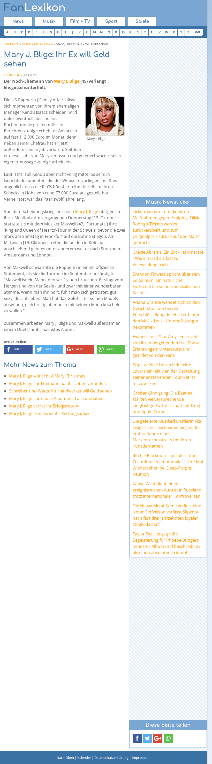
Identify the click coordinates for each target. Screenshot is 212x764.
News (18, 21)
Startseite (11, 44)
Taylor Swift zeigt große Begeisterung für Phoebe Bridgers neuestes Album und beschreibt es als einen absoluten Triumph (166, 543)
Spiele (142, 21)
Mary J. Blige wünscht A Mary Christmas (47, 376)
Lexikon (34, 7)
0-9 (197, 32)
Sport (111, 21)
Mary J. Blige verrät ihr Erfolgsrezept (44, 406)
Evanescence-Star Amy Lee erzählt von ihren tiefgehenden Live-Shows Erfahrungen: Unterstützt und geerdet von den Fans (167, 346)
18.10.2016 (12, 75)
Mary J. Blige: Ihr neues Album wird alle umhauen (56, 398)
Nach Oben (65, 757)
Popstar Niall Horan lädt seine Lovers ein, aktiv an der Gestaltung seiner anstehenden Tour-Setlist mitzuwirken (166, 374)
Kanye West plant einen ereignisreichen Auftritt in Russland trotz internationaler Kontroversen (167, 490)
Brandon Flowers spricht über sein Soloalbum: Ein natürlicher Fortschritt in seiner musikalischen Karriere (166, 283)
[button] (18, 349)
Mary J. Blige (66, 81)
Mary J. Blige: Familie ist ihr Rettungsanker (49, 413)
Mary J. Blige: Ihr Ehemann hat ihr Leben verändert (58, 383)
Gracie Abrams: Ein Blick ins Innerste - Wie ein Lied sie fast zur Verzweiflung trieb (168, 258)
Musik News (43, 44)
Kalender (84, 757)
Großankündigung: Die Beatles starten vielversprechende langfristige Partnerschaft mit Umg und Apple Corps (166, 402)
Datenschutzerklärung (111, 757)
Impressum (140, 757)
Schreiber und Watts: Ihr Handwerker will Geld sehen (60, 391)
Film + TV (80, 21)
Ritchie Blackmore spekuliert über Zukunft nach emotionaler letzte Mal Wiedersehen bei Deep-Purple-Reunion (168, 465)
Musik (49, 21)
